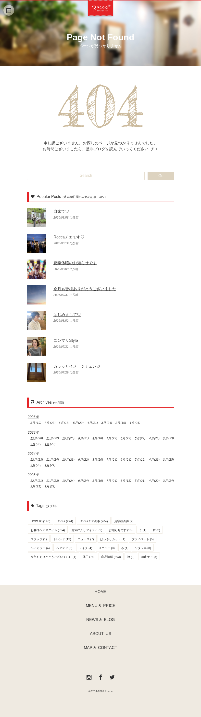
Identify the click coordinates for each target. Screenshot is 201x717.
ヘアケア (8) (64, 548)
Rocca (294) (65, 521)
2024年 (33, 453)
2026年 (33, 417)
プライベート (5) (143, 539)
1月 (132, 423)
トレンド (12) (62, 539)
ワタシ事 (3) (143, 548)
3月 (103, 423)
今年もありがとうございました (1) (53, 556)
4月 (89, 423)
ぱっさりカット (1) (112, 539)
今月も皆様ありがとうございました (84, 289)
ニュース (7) (86, 539)
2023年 (33, 475)
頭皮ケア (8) (149, 556)
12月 (33, 438)
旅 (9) (131, 556)
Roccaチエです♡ (68, 237)
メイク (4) (85, 548)
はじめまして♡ (67, 315)
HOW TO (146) (40, 521)
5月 (75, 423)
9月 (80, 438)
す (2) (156, 530)
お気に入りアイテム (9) (86, 530)
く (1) (142, 530)
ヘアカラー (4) (40, 548)
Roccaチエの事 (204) (94, 521)
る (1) (124, 548)
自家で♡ (61, 211)
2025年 (33, 432)
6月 (61, 423)
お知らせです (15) (121, 530)
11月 (49, 438)
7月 (47, 423)
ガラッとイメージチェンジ (76, 366)
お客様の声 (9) (123, 521)
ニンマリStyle (65, 340)
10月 (65, 438)
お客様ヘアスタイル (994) (48, 530)
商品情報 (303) (111, 556)
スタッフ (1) (39, 539)
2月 (117, 423)
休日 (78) (89, 556)
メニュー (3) (107, 548)
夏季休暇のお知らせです (75, 263)
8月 (32, 423)
